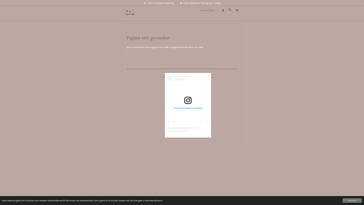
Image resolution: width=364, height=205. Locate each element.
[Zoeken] (230, 10)
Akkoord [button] (352, 200)
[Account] (223, 10)
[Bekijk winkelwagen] (236, 10)
